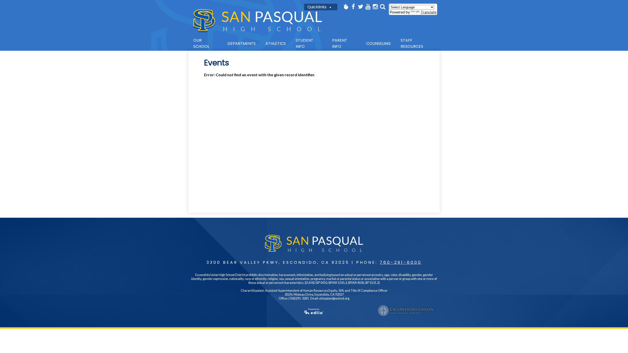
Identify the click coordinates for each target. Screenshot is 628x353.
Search (383, 7)
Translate (428, 12)
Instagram (375, 7)
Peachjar (346, 7)
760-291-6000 (401, 262)
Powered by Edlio (314, 311)
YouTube (368, 7)
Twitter (361, 7)
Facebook (353, 7)
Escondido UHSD (406, 310)
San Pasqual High (257, 20)
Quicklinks (317, 7)
